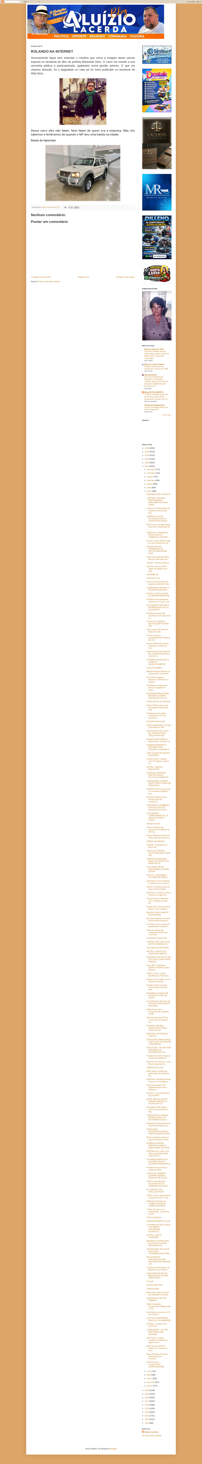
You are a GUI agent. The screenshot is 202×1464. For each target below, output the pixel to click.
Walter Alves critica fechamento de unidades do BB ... (158, 1011)
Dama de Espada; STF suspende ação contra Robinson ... (157, 1087)
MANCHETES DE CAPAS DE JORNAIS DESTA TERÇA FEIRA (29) (158, 733)
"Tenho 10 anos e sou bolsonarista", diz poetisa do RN (158, 1211)
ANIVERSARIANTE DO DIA (158, 1221)
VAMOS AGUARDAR (155, 841)
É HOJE (150, 1281)
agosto (150, 484)
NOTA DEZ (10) (153, 578)
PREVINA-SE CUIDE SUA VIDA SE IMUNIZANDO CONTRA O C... (158, 1153)
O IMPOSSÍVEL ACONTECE (159, 702)
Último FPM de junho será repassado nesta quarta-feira (157, 707)
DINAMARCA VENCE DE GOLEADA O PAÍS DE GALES (157, 995)
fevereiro (151, 1382)
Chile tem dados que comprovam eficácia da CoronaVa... (157, 932)
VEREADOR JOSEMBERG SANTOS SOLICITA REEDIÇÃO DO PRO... (158, 807)
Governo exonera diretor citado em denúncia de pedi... (157, 568)
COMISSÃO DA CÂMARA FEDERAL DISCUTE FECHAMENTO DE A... (157, 1117)
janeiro (150, 1386)
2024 (147, 455)
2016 (147, 1405)
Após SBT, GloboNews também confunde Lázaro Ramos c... (158, 967)
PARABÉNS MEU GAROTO (158, 494)
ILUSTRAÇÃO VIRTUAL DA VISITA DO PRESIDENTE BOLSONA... (158, 1003)
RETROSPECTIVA (155, 1285)
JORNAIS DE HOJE (155, 1068)
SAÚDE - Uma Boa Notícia (158, 563)
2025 (147, 452)
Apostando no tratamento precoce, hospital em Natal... (157, 687)
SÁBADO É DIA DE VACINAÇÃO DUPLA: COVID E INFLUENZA (157, 518)
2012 (147, 1419)
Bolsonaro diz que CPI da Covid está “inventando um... (157, 1020)
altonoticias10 (150, 375)
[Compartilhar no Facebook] (76, 207)
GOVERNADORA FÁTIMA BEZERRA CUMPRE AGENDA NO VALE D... (158, 696)
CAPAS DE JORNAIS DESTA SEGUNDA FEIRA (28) (158, 853)
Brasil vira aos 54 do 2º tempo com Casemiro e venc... (157, 1348)
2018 (147, 1398)
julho (149, 488)
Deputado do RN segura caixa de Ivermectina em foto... (157, 1109)
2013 (147, 1416)
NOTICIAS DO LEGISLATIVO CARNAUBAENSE (155, 1364)
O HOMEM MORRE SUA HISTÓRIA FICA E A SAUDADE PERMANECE (158, 1161)
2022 (147, 463)
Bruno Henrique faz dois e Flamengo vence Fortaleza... (157, 1356)
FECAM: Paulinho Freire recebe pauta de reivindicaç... (157, 799)
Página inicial (83, 277)
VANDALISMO (153, 1289)
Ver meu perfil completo (151, 1436)
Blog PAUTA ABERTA (154, 392)
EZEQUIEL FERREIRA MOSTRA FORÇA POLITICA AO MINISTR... (158, 775)
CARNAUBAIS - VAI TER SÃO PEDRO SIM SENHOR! (157, 1332)
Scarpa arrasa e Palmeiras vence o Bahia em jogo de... (158, 901)
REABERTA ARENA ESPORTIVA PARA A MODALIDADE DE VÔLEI (158, 1145)
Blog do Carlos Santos (154, 364)
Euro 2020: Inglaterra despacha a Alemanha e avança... (157, 679)
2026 (147, 448)
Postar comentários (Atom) (49, 281)
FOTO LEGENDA (154, 1218)
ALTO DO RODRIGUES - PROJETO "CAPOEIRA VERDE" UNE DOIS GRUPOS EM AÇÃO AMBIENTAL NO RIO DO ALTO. (156, 381)
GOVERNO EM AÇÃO (156, 722)
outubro (150, 477)
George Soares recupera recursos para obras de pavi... (157, 987)
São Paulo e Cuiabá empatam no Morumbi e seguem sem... (157, 1340)
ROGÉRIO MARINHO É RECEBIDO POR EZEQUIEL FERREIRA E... (159, 747)
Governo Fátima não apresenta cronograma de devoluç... (158, 829)
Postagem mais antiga (125, 277)
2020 (147, 1390)
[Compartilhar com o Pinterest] (78, 207)
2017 (147, 1401)
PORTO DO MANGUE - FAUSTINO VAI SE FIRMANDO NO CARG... (158, 1183)
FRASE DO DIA (153, 824)
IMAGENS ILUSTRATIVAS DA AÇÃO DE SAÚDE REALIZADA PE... (158, 1243)
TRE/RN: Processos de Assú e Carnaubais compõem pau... (159, 791)
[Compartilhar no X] (74, 207)
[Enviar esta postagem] (65, 207)
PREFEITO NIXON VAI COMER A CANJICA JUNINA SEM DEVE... (157, 1203)
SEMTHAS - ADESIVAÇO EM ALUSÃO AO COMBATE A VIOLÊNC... (158, 535)
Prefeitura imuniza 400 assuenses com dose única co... (159, 615)
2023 (147, 459)
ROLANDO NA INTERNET (158, 948)
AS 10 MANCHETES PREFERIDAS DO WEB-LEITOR (158, 869)
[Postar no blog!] (71, 207)
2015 (147, 1409)
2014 (147, 1412)
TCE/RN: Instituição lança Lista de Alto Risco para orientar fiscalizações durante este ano (156, 396)
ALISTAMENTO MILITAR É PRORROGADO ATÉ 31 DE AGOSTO (158, 607)
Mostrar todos (166, 415)
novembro (151, 473)
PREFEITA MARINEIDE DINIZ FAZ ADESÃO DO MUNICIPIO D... (158, 861)
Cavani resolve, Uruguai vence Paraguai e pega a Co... (158, 761)
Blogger (113, 1449)
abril (149, 1375)
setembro (151, 480)
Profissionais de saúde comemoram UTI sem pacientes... (156, 715)
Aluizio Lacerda (151, 1432)
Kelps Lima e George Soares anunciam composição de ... (159, 527)
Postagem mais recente (41, 277)
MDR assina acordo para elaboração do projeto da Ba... (158, 1073)
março (150, 1378)
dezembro (151, 469)
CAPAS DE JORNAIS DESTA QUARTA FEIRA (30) (158, 624)
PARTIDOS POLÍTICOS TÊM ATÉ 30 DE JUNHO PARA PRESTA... (159, 959)
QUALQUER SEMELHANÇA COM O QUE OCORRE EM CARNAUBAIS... (159, 1042)
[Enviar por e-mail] (69, 207)
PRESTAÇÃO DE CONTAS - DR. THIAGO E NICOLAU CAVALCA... (159, 654)
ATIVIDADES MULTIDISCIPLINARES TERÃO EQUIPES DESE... (159, 1131)
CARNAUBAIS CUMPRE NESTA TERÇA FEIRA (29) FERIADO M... (159, 783)
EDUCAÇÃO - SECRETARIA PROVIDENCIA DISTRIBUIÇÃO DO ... (159, 1050)
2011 (147, 1423)
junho (149, 491)
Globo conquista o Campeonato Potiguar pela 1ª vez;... (159, 1306)
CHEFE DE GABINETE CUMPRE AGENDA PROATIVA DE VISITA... (157, 1175)
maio (149, 1371)
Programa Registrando (154, 405)
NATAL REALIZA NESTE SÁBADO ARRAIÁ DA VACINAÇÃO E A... (157, 1101)
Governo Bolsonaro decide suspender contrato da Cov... (158, 646)
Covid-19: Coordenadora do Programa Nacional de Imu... (158, 510)
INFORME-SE (152, 575)
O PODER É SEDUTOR (157, 938)
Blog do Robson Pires (154, 349)
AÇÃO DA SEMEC (154, 668)
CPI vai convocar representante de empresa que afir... (158, 637)
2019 (147, 1394)
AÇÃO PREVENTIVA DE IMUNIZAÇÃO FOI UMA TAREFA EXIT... (157, 1275)
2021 (147, 466)
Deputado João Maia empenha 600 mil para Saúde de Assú (157, 1028)
